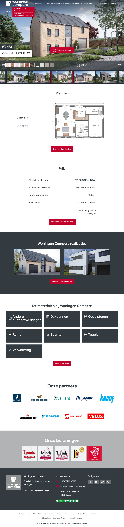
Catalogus (23, 11)
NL (10, 12)
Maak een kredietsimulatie (62, 222)
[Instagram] (96, 482)
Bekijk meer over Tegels (100, 335)
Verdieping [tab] (22, 125)
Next (121, 76)
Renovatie (88, 3)
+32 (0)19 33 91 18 (68, 481)
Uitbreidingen (77, 3)
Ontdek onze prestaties (62, 281)
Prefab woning (24, 514)
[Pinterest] (108, 482)
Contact (114, 3)
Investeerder (66, 3)
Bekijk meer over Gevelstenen (100, 319)
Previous (2, 76)
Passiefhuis (82, 514)
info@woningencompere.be (72, 486)
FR (7, 12)
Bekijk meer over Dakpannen (62, 319)
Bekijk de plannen (64, 50)
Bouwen (38, 3)
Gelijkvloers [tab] (22, 117)
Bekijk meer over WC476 (84, 77)
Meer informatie (62, 363)
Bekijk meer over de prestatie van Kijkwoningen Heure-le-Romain (87, 262)
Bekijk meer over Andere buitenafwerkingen (24, 319)
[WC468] (5, 35)
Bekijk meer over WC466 (17, 77)
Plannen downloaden (62, 149)
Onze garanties (36, 490)
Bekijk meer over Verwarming (24, 351)
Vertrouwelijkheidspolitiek (77, 523)
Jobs (47, 490)
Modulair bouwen (75, 518)
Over (26, 490)
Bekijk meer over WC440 (106, 77)
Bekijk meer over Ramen (24, 335)
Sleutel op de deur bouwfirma (53, 518)
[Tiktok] (102, 482)
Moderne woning (97, 514)
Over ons (103, 3)
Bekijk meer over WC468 (39, 77)
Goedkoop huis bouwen (66, 514)
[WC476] (119, 35)
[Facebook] (90, 482)
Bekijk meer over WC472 (62, 77)
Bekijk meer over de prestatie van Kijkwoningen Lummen (37, 262)
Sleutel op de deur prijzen (43, 514)
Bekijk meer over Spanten (62, 335)
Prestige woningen (53, 3)
